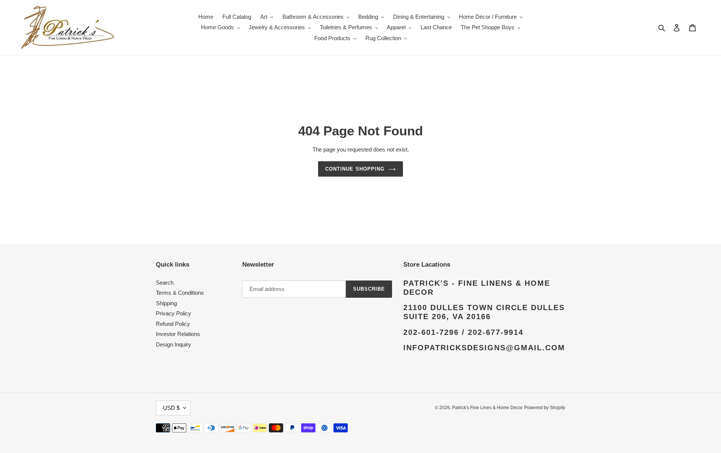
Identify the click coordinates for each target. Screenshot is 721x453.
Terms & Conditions (180, 293)
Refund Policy (173, 324)
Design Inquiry (173, 344)
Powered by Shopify (544, 407)
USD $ (171, 408)
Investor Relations (178, 334)
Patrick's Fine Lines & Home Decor (487, 407)
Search (164, 282)
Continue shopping (355, 169)
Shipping (166, 303)
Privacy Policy (173, 313)
